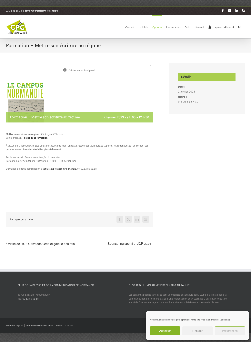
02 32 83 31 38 (31, 298)
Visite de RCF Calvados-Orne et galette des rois (41, 243)
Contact (69, 325)
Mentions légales (14, 325)
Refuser (197, 330)
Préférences (230, 330)
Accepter (165, 330)
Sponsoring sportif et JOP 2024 (129, 243)
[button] (239, 26)
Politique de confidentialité (39, 325)
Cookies (59, 325)
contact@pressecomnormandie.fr (41, 10)
